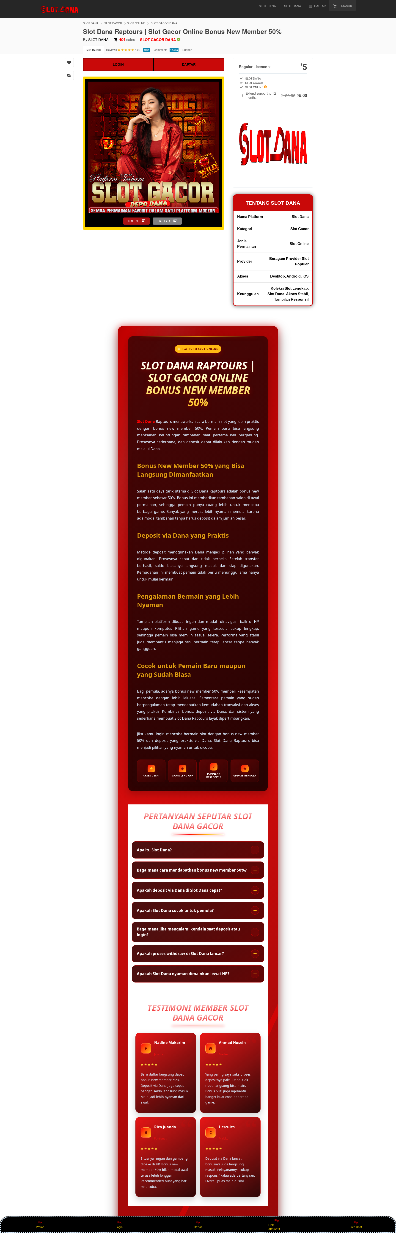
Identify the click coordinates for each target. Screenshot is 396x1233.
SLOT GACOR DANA (164, 23)
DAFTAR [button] (163, 221)
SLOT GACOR (113, 23)
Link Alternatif (274, 1227)
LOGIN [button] (133, 221)
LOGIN (118, 64)
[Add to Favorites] (69, 62)
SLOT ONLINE (136, 23)
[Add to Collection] (69, 75)
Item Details (93, 50)
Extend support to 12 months (276, 95)
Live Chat (356, 1227)
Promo (40, 1227)
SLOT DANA (91, 23)
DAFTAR (189, 64)
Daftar (198, 1227)
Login (119, 1227)
